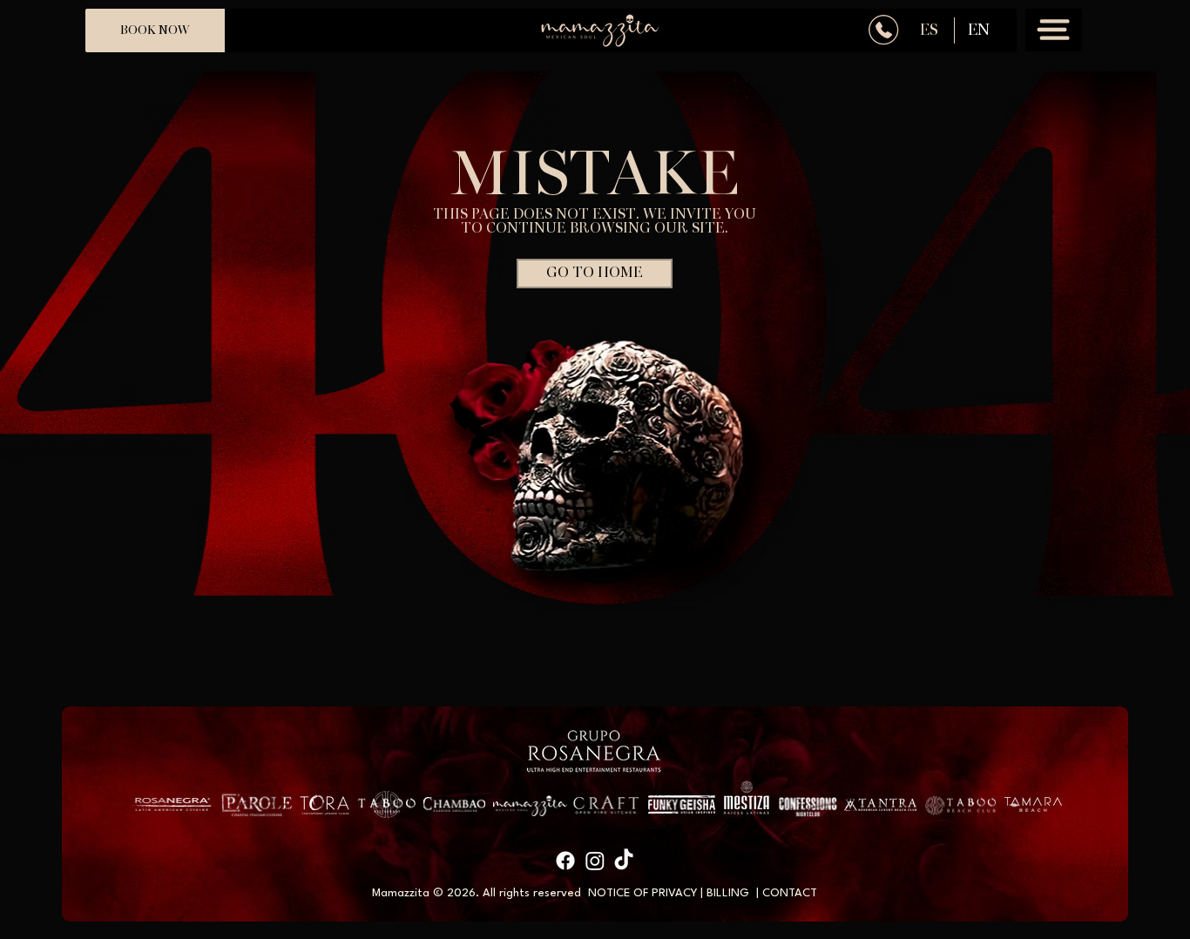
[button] (595, 273)
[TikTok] (624, 860)
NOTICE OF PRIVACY (642, 893)
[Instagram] (595, 860)
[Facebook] (565, 860)
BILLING (728, 893)
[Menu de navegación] (1053, 30)
